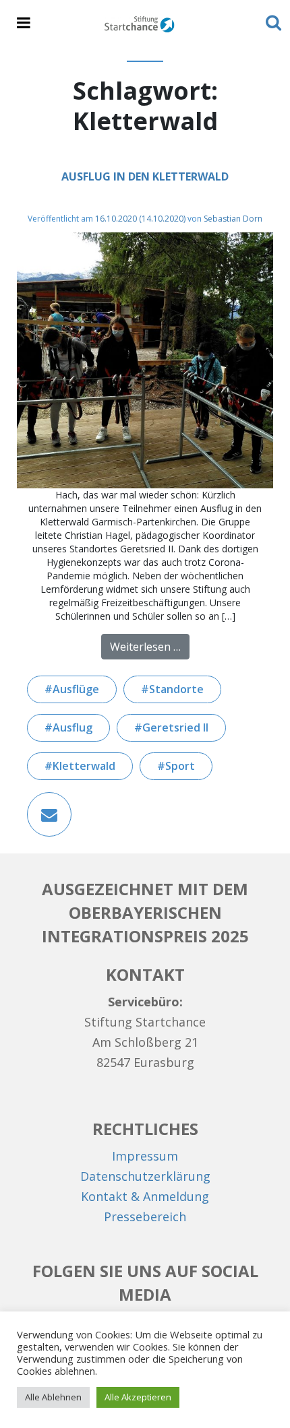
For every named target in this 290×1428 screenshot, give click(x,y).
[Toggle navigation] (23, 23)
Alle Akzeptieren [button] (138, 1397)
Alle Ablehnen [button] (53, 1397)
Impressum (145, 1156)
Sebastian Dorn (233, 218)
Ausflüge (76, 689)
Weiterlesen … (150, 646)
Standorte (176, 689)
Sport (180, 765)
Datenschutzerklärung (145, 1176)
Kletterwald (84, 765)
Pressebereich (145, 1216)
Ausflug (72, 727)
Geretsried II (175, 727)
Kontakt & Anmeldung (145, 1196)
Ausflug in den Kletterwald (145, 176)
